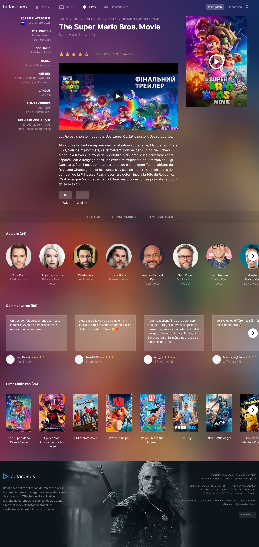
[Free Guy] (185, 413)
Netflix (87, 18)
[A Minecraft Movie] (85, 413)
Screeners (237, 489)
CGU (225, 485)
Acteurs (93, 217)
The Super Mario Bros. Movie (140, 18)
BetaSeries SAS (209, 489)
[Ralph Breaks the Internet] (152, 413)
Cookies (216, 485)
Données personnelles (243, 485)
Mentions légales (199, 485)
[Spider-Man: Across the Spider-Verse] (52, 413)
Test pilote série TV (214, 493)
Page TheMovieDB (38, 111)
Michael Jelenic (40, 35)
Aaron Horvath (41, 39)
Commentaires (124, 217)
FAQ (228, 478)
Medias (225, 489)
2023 (99, 18)
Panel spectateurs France (241, 493)
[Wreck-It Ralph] (119, 413)
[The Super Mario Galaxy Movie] (18, 413)
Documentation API (213, 478)
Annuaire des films (245, 474)
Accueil (63, 18)
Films (75, 18)
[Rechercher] (248, 7)
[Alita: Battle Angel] (219, 413)
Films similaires (160, 217)
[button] (18, 265)
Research (250, 489)
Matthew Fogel (41, 52)
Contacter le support (244, 478)
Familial (112, 18)
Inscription (215, 7)
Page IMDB (43, 107)
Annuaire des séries (222, 474)
